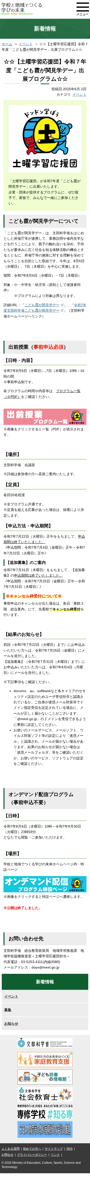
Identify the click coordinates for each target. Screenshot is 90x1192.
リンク (55, 1155)
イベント (26, 44)
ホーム (7, 44)
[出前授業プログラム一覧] (45, 424)
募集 (7, 1010)
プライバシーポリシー (32, 1155)
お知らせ (11, 1024)
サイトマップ (54, 1149)
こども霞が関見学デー (42, 305)
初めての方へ (32, 1149)
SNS (69, 1149)
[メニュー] (82, 6)
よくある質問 (11, 1149)
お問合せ (8, 1155)
